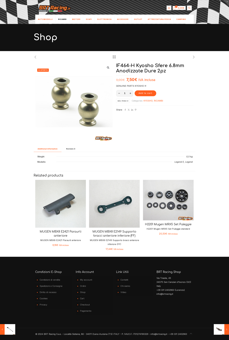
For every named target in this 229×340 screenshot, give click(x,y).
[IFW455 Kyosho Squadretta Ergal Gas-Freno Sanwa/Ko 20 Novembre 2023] (221, 329)
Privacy (43, 304)
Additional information (48, 149)
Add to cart (145, 93)
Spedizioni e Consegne (51, 286)
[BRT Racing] (54, 8)
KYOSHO (148, 100)
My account (86, 279)
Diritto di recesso (48, 292)
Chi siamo (125, 286)
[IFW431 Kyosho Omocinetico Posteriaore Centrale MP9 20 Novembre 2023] (7, 329)
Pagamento (85, 311)
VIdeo (123, 292)
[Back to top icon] (191, 333)
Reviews (70, 149)
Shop (82, 292)
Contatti (124, 279)
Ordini (83, 286)
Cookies (44, 298)
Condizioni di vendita (50, 279)
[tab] (47, 149)
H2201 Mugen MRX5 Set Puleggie (168, 224)
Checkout (85, 304)
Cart (82, 298)
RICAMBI (158, 100)
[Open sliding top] (226, 3)
